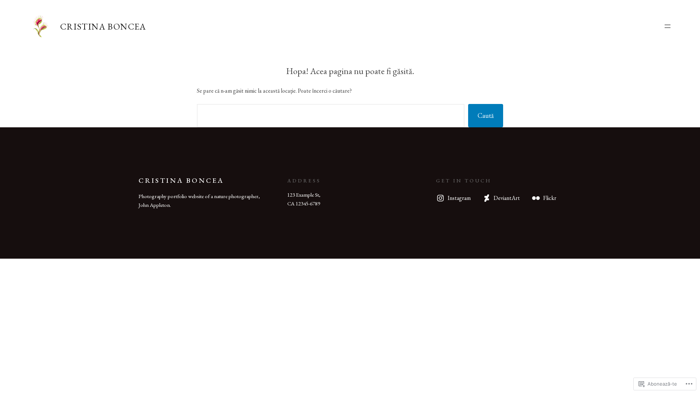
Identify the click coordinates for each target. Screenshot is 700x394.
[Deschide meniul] (667, 26)
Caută (486, 115)
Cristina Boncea (103, 26)
